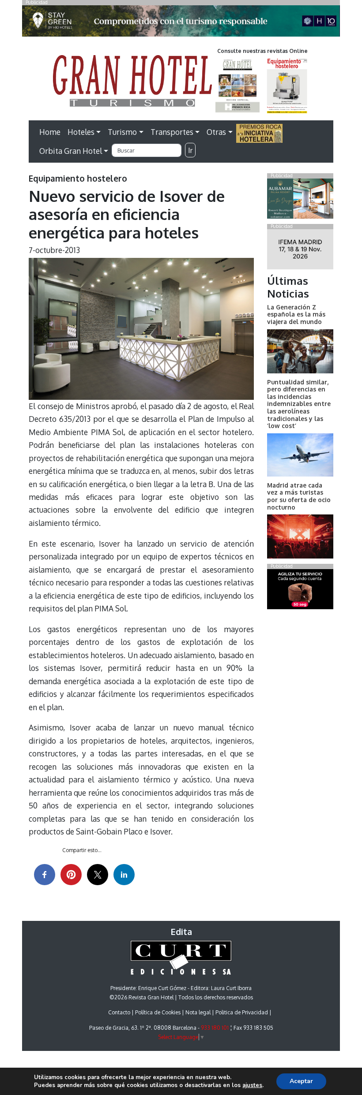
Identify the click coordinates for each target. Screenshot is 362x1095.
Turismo (122, 132)
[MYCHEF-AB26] (300, 591)
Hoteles (81, 132)
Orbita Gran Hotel (70, 151)
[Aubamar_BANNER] (300, 200)
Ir (190, 150)
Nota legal (198, 1012)
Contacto (119, 1012)
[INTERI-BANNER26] (300, 251)
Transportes (172, 132)
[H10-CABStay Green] (181, 23)
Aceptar (301, 1081)
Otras (216, 132)
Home (49, 132)
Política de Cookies (158, 1012)
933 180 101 (215, 1027)
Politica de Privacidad (241, 1012)
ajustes (252, 1085)
